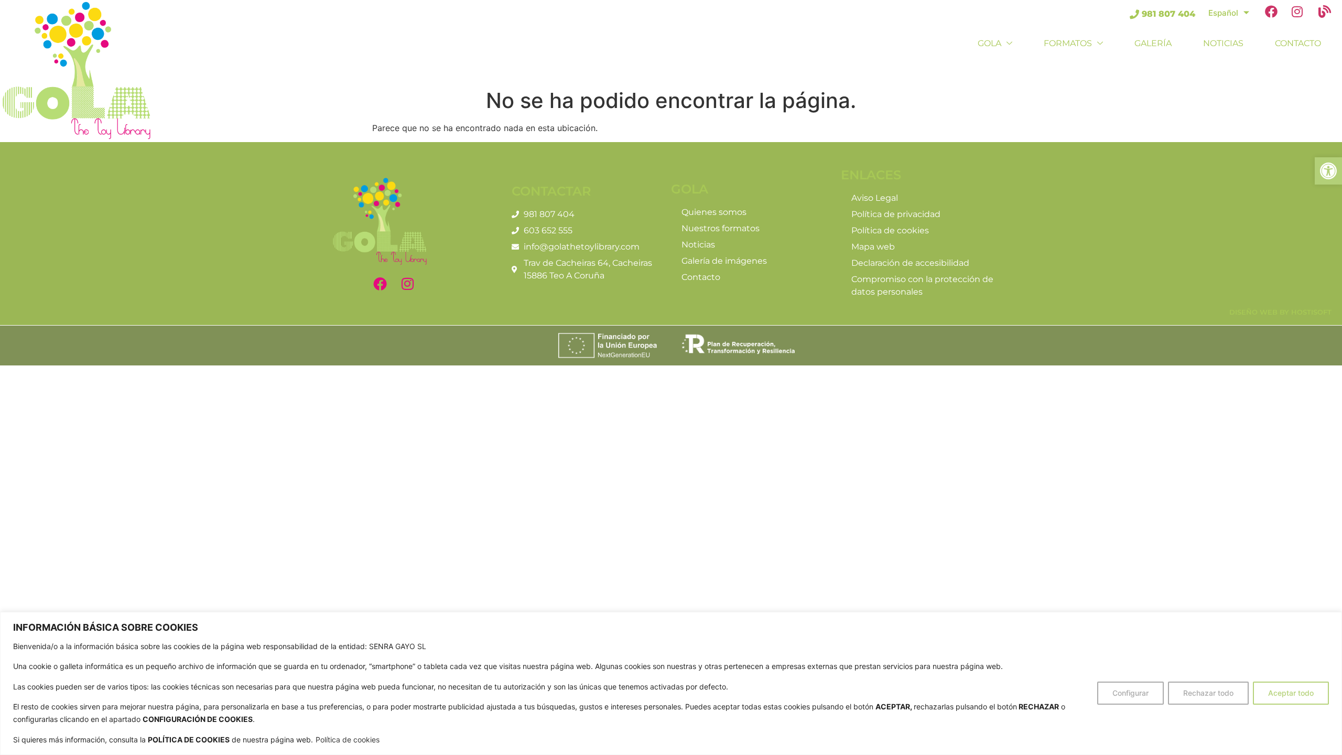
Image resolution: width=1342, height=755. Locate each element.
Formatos (1068, 43)
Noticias (1223, 43)
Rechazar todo (1208, 692)
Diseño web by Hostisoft (1280, 312)
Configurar (1130, 692)
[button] (1328, 171)
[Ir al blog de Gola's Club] (1327, 13)
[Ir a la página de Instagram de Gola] (1301, 13)
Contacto (1298, 43)
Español (1223, 13)
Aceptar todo (1291, 692)
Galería (1153, 43)
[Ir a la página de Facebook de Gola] (1274, 13)
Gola (989, 43)
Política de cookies (348, 739)
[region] (671, 683)
